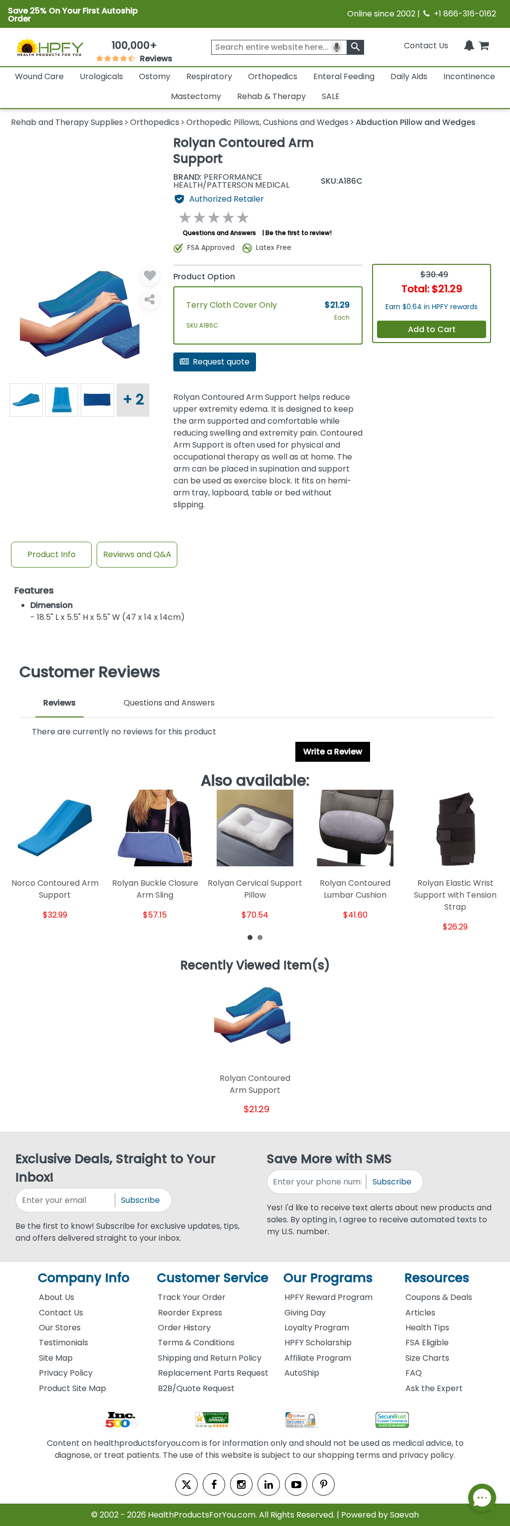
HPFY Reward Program (328, 1297)
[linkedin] (268, 1484)
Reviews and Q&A (137, 554)
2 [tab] (260, 937)
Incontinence (469, 76)
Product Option (204, 276)
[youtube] (296, 1484)
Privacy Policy (66, 1373)
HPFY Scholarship (318, 1342)
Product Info (51, 554)
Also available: (255, 781)
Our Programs (328, 1278)
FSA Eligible (427, 1342)
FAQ (413, 1373)
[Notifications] (469, 45)
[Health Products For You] (49, 47)
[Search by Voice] (337, 47)
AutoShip (301, 1373)
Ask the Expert (434, 1388)
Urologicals (101, 76)
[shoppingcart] (484, 45)
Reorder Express (190, 1312)
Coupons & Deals (438, 1297)
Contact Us (426, 45)
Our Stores (60, 1327)
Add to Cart (432, 329)
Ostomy (154, 76)
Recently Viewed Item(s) (255, 965)
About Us (56, 1297)
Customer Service (212, 1278)
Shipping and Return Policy (209, 1358)
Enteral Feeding (344, 76)
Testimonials (63, 1342)
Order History (184, 1327)
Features (34, 590)
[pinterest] (323, 1484)
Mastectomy (196, 96)
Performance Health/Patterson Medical (231, 181)
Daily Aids (408, 76)
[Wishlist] (150, 276)
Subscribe (140, 1200)
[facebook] (214, 1484)
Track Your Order (192, 1297)
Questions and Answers (219, 233)
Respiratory (209, 76)
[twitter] (186, 1484)
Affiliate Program (317, 1358)
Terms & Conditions (196, 1342)
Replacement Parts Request (213, 1373)
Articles (420, 1312)
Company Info (83, 1278)
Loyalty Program (316, 1327)
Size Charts (427, 1358)
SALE (331, 96)
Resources (436, 1278)
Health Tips (427, 1327)
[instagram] (241, 1484)
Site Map (56, 1358)
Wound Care (39, 76)
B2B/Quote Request (196, 1388)
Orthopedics (272, 76)
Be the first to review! (298, 233)
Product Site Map (72, 1388)
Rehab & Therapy (271, 96)
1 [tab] (250, 937)
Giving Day (305, 1312)
